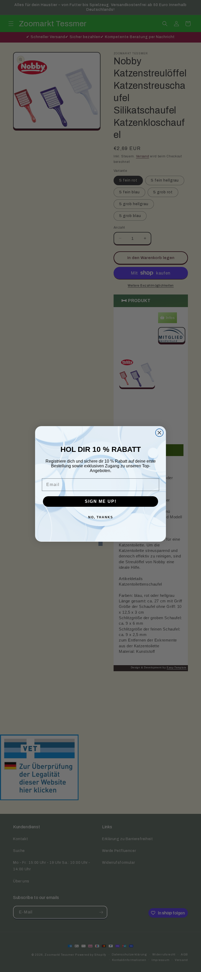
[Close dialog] (159, 433)
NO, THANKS (100, 517)
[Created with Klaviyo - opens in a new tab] (100, 544)
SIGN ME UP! (100, 501)
